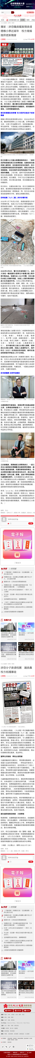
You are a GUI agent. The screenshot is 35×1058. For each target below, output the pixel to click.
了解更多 (17, 563)
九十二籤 (10, 851)
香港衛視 (15, 1038)
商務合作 (22, 1052)
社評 (5, 1020)
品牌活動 (19, 1010)
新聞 (9, 22)
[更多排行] (2, 569)
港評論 (12, 1020)
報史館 (28, 1010)
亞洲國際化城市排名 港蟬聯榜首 (15, 599)
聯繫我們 (15, 1052)
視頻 (2, 1017)
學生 (27, 851)
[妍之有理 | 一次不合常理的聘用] (26, 627)
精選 (12, 1017)
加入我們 (29, 1052)
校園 (22, 851)
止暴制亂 (3, 39)
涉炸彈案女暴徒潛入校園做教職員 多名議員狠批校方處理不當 (8, 635)
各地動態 (16, 1034)
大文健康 (27, 1034)
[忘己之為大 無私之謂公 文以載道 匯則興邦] (29, 16)
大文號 (2, 1028)
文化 (5, 1025)
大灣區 (12, 1014)
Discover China (11, 1023)
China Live (19, 1023)
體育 (9, 1025)
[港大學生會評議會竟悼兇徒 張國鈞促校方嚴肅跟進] (9, 646)
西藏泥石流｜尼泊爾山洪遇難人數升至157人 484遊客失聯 (18, 578)
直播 (9, 1017)
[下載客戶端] (27, 12)
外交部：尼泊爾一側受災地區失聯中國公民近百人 (18, 595)
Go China (3, 1023)
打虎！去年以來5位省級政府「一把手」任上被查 (18, 590)
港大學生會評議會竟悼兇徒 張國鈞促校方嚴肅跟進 (8, 654)
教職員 (23, 513)
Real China (26, 1023)
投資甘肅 (9, 1042)
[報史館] (25, 1010)
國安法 (29, 513)
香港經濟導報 (20, 1038)
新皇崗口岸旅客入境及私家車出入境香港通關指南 (18, 608)
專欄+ (5, 1034)
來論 (9, 1020)
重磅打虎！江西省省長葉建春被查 (15, 582)
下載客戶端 (31, 12)
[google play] (30, 1049)
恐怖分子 (10, 513)
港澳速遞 (21, 1034)
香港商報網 (10, 1038)
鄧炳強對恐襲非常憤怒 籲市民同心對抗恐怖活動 (26, 654)
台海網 (16, 1039)
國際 (20, 1014)
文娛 (2, 1025)
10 (2, 612)
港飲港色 (16, 1025)
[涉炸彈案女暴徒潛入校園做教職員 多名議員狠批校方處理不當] (9, 627)
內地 (9, 1014)
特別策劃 (12, 1031)
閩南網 (12, 1039)
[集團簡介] (6, 1010)
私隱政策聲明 (7, 1052)
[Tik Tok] (10, 1047)
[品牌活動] (15, 1010)
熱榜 (5, 569)
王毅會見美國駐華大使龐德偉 (13, 612)
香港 (13, 22)
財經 (23, 1014)
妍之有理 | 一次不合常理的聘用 (26, 634)
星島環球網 (26, 1038)
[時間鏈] (9, 569)
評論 (30, 523)
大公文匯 (17, 16)
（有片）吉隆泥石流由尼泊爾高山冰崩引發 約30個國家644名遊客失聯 (18, 603)
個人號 (11, 1028)
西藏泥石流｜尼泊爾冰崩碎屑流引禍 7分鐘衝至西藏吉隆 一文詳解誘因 (18, 586)
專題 (2, 1031)
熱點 (5, 1017)
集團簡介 (9, 1010)
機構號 (16, 1028)
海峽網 (9, 1039)
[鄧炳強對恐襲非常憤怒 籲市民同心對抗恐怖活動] (26, 646)
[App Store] (30, 1045)
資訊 (2, 1034)
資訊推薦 (10, 1034)
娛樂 (12, 1025)
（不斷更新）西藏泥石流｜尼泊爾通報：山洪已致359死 (18, 573)
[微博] (3, 1047)
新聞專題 (6, 1031)
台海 (16, 1014)
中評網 (30, 1038)
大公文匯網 (4, 22)
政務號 (7, 1028)
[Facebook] (13, 1047)
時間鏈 (13, 569)
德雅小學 (17, 513)
